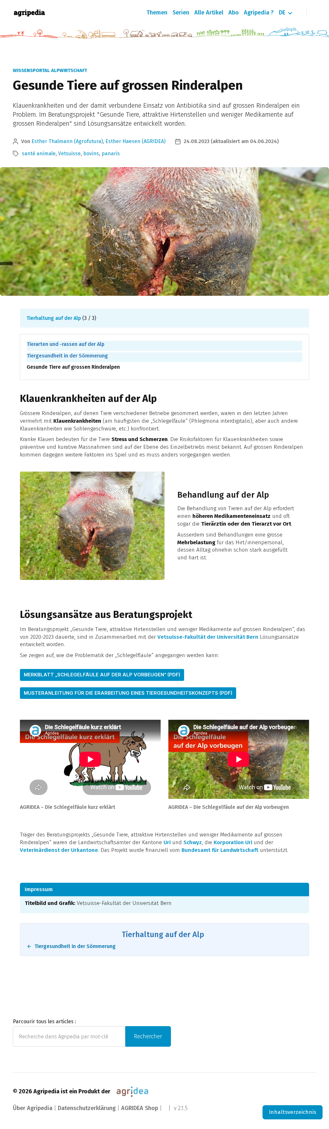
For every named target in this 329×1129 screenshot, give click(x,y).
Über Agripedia (32, 1108)
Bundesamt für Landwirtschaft (220, 850)
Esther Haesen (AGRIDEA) (135, 141)
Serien (181, 12)
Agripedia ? (259, 12)
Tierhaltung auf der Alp (53, 318)
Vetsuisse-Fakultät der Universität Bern (207, 637)
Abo (233, 12)
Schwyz (192, 842)
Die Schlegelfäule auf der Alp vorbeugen (241, 807)
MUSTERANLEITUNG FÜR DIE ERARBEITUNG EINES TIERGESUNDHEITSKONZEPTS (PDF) (128, 693)
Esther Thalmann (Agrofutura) (67, 141)
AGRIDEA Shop (139, 1108)
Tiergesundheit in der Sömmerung (67, 356)
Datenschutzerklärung (87, 1108)
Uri (167, 842)
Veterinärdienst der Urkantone (59, 850)
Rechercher (148, 1036)
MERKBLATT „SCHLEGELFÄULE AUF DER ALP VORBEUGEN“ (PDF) (102, 675)
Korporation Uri (233, 842)
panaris (111, 153)
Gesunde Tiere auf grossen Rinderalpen (73, 367)
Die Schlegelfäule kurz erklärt (80, 807)
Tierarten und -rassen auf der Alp (65, 344)
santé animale (39, 153)
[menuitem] (282, 12)
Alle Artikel (208, 12)
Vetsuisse (69, 153)
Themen (157, 12)
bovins (91, 153)
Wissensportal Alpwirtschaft (50, 70)
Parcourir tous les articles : (44, 1021)
